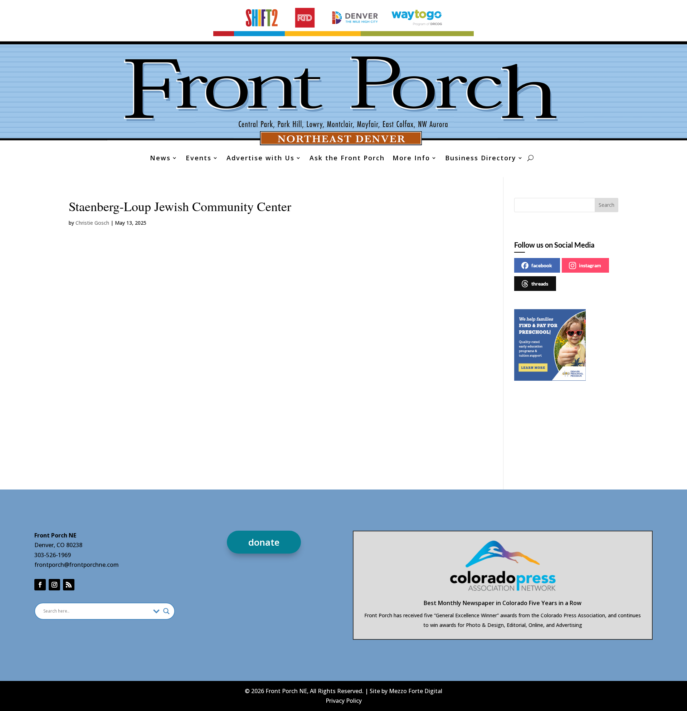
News (160, 158)
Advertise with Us (260, 158)
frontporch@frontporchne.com (76, 565)
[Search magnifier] (166, 611)
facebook (541, 265)
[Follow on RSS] (68, 584)
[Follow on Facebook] (40, 584)
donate (263, 542)
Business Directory (480, 158)
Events (198, 158)
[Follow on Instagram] (54, 584)
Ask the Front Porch (347, 158)
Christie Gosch (92, 222)
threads (539, 284)
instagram (590, 265)
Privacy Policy (344, 701)
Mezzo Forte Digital (415, 691)
